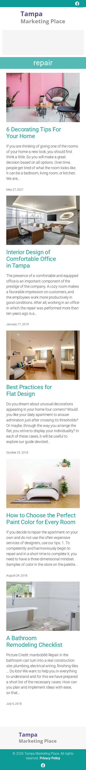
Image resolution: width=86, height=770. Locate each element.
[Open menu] (80, 5)
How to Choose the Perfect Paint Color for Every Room (41, 519)
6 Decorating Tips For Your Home (33, 133)
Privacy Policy (50, 758)
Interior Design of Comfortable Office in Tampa (31, 259)
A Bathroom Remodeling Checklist (34, 641)
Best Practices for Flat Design (29, 390)
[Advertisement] (43, 44)
